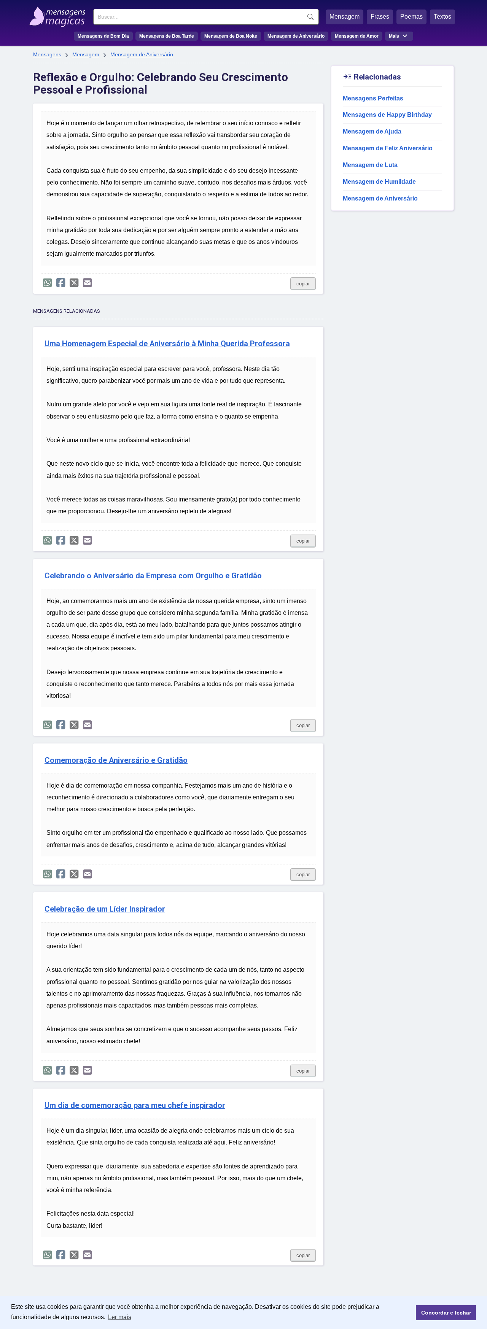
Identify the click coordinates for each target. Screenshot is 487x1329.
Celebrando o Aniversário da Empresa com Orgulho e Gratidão (153, 575)
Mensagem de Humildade (379, 181)
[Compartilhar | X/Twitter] (74, 283)
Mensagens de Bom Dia (103, 36)
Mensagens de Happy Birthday (387, 114)
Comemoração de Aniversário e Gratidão (116, 760)
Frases (380, 16)
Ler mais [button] (119, 1317)
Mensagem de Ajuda (372, 131)
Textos (442, 16)
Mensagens (47, 54)
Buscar (310, 17)
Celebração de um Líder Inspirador (105, 909)
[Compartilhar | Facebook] (60, 283)
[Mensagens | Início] (59, 14)
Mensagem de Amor (357, 36)
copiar (303, 283)
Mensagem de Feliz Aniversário (388, 148)
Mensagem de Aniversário (296, 36)
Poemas (411, 16)
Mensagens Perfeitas (373, 98)
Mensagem (344, 16)
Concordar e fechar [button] (446, 1313)
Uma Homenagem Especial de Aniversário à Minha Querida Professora (167, 343)
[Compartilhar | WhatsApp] (47, 283)
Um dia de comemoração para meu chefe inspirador (135, 1105)
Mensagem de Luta (370, 165)
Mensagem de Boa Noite (230, 36)
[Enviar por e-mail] (87, 283)
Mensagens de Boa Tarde (166, 36)
